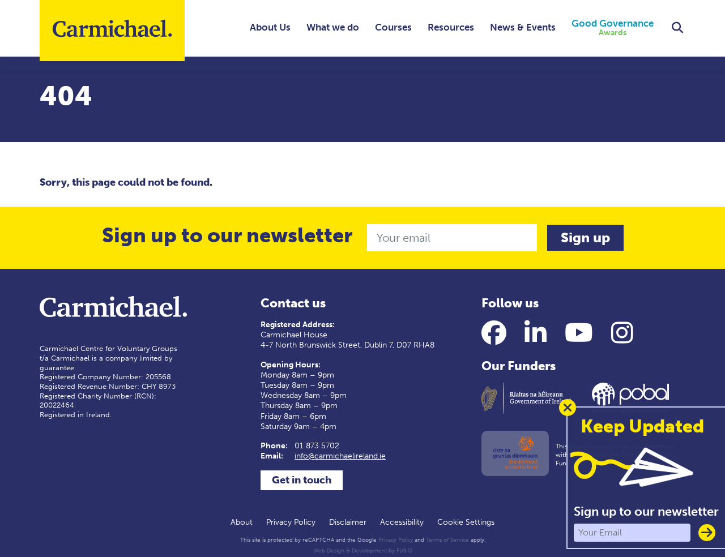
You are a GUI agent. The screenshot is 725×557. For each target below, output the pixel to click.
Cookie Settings (465, 522)
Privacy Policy (290, 522)
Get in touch (301, 480)
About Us (270, 27)
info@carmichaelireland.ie (340, 456)
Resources (451, 27)
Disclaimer (347, 522)
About (242, 522)
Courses (393, 27)
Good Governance (613, 28)
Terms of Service (447, 540)
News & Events (523, 27)
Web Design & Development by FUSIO (362, 550)
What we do (332, 27)
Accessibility (402, 522)
